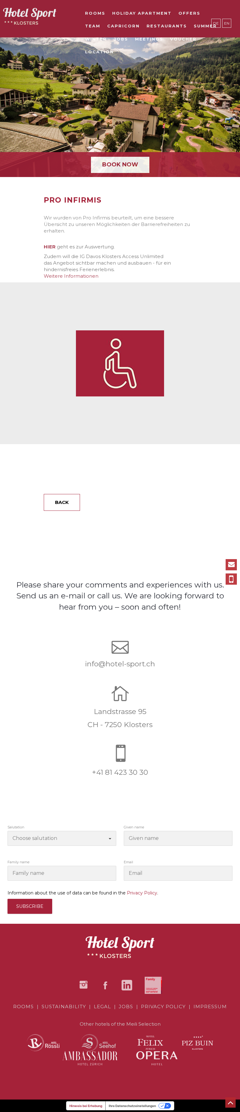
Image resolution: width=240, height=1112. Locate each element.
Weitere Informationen (71, 276)
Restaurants (167, 25)
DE (216, 23)
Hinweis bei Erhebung (85, 1106)
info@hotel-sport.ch (120, 663)
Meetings (149, 38)
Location (99, 51)
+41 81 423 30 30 (120, 772)
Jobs (121, 38)
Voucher (183, 38)
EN (226, 23)
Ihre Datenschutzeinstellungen (132, 1106)
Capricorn (123, 25)
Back (62, 502)
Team (92, 25)
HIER (50, 247)
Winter (96, 38)
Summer (205, 25)
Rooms (95, 13)
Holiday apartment (142, 13)
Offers (189, 13)
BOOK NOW (120, 164)
